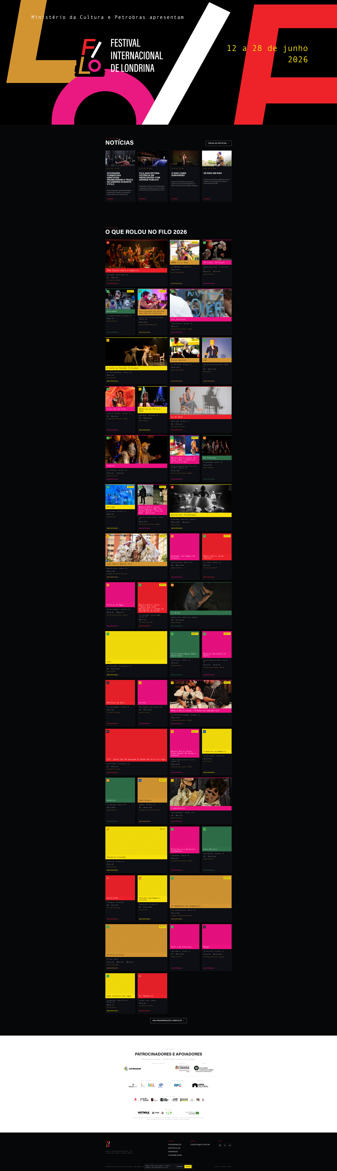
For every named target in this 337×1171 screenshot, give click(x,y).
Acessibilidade (175, 1155)
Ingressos (173, 1152)
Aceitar (188, 1166)
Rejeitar (179, 1166)
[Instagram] (220, 1145)
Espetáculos (174, 1148)
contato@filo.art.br (200, 1145)
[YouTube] (230, 1145)
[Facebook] (225, 1145)
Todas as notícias (218, 143)
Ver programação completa (168, 1021)
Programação (174, 1145)
